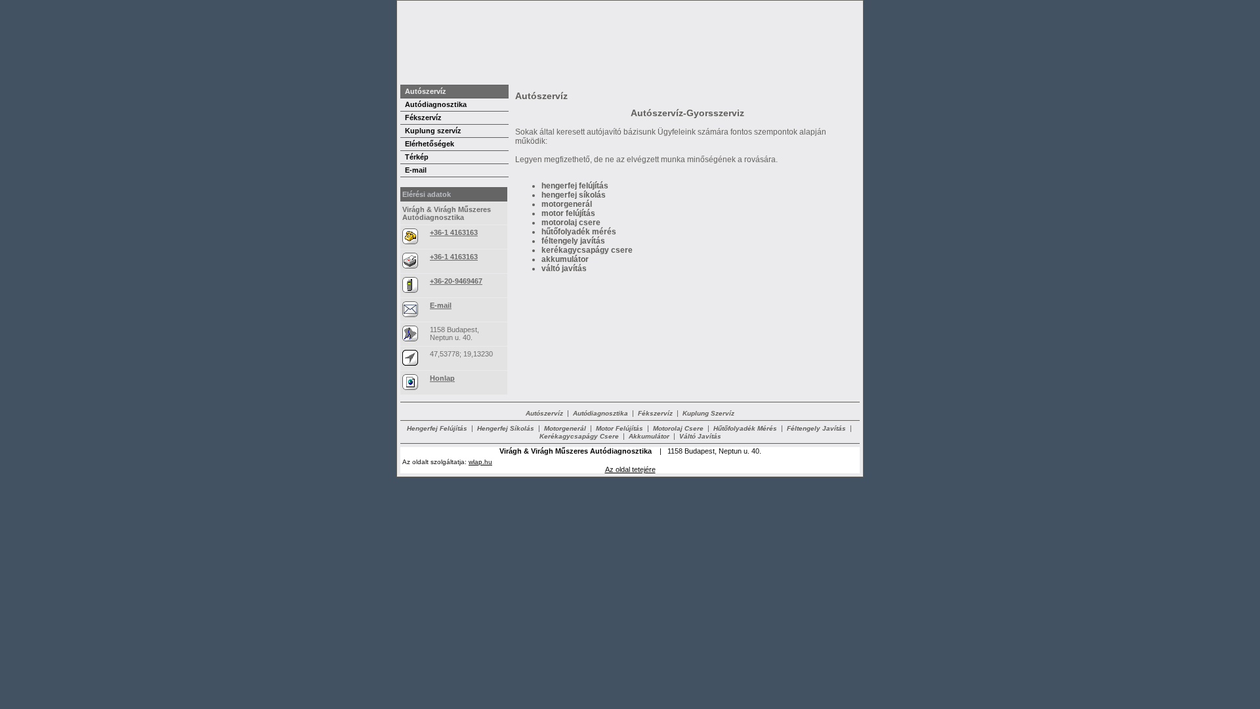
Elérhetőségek (429, 144)
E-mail (416, 170)
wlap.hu (480, 461)
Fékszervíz (423, 117)
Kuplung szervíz (433, 131)
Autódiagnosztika (436, 104)
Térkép (417, 157)
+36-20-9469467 (456, 281)
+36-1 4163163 (454, 232)
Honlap (442, 378)
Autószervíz (425, 91)
